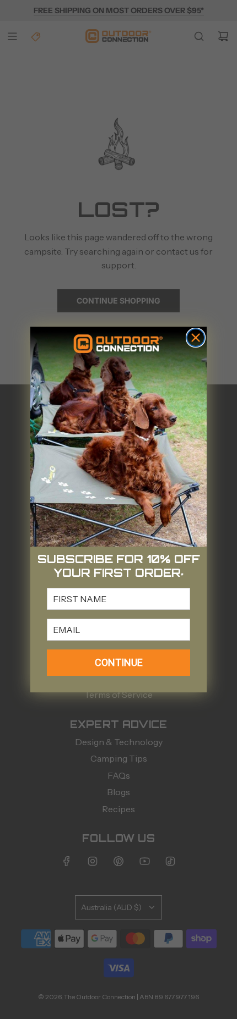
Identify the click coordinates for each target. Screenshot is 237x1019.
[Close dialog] (195, 337)
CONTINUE (119, 662)
